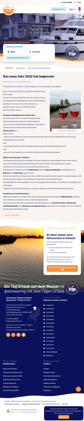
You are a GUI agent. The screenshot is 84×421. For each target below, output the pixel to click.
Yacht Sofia (50, 341)
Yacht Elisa (49, 330)
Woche (49, 259)
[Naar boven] (78, 389)
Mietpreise (49, 356)
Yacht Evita (50, 327)
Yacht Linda (50, 348)
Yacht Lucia (50, 305)
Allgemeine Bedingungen (31, 404)
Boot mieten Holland (10, 369)
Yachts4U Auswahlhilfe (11, 390)
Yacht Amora (50, 338)
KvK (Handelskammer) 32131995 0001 (18, 312)
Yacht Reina (50, 309)
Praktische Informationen (52, 376)
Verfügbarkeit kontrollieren (17, 58)
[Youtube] (24, 335)
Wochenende (55, 257)
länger (57, 259)
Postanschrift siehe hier (14, 315)
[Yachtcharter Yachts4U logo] (9, 9)
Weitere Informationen (66, 413)
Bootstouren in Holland (10, 387)
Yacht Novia (50, 320)
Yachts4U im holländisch (52, 387)
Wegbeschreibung (49, 383)
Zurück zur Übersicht (12, 215)
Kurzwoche (67, 257)
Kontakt (46, 369)
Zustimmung (63, 417)
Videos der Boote (51, 352)
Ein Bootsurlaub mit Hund (11, 380)
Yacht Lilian (50, 316)
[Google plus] (18, 335)
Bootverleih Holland (50, 380)
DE (80, 2)
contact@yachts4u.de (14, 321)
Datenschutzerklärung (51, 404)
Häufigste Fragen (49, 372)
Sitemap (64, 404)
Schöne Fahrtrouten (9, 383)
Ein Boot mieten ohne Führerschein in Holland (61, 236)
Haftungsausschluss (12, 404)
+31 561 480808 (12, 319)
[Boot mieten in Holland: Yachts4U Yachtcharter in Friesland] (33, 314)
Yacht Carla (50, 312)
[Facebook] (8, 335)
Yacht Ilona (50, 334)
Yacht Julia (49, 345)
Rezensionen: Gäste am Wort (12, 376)
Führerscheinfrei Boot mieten (13, 372)
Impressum (47, 390)
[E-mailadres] (75, 2)
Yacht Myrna (50, 323)
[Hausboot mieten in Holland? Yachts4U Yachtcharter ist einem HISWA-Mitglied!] (79, 9)
